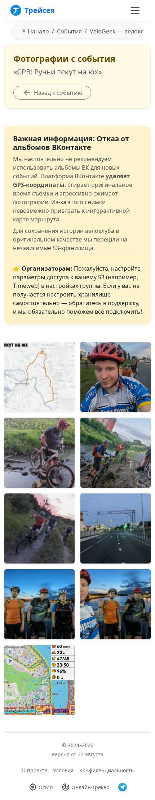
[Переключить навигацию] (135, 10)
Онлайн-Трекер (90, 787)
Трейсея (40, 10)
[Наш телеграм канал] (122, 787)
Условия (63, 770)
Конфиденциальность (106, 770)
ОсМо (46, 787)
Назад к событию (58, 93)
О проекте (34, 770)
